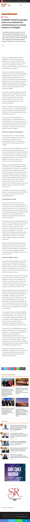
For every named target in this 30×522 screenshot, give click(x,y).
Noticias (15, 14)
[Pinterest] (15, 368)
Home (3, 11)
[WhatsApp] (18, 368)
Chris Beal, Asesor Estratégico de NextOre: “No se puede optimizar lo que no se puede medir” (18, 443)
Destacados (8, 11)
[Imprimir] (24, 368)
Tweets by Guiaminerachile (7, 507)
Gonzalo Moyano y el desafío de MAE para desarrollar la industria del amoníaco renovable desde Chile (19, 449)
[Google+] (8, 368)
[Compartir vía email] (21, 368)
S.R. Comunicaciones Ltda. (22, 516)
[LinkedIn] (11, 368)
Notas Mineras (10, 14)
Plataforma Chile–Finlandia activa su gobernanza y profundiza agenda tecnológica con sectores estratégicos (7, 411)
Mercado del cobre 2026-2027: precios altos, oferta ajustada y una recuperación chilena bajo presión (22, 391)
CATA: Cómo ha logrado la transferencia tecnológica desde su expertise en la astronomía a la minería (19, 456)
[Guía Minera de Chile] (6, 5)
